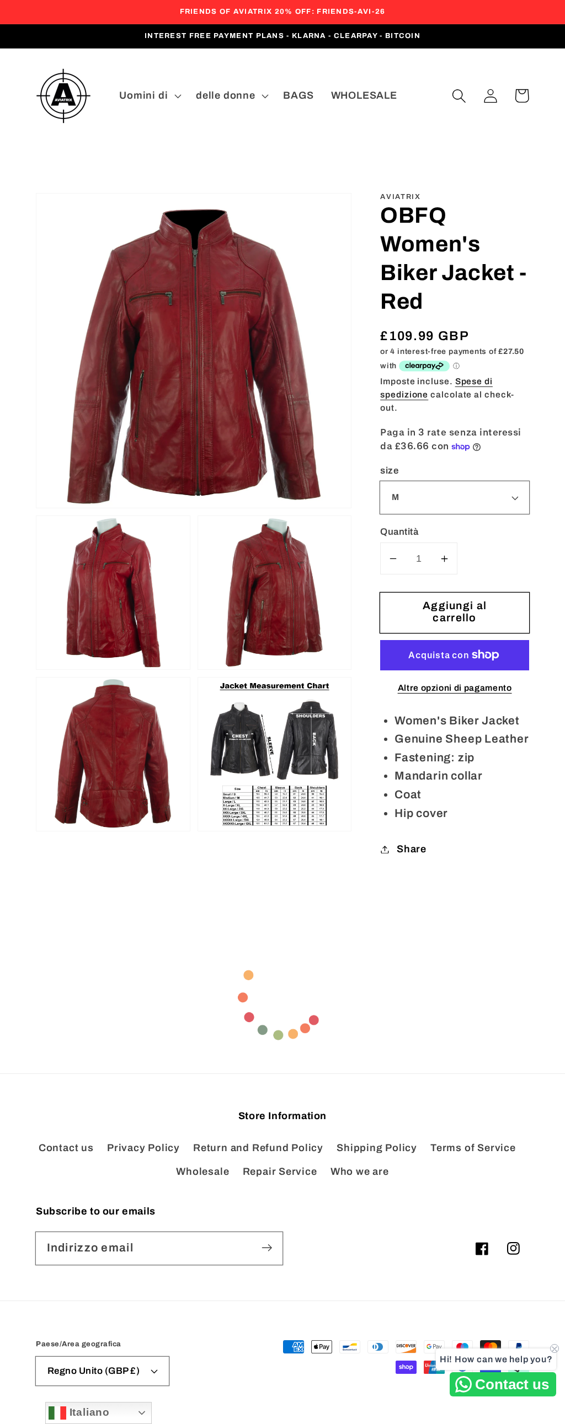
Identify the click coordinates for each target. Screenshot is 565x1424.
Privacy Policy (143, 1147)
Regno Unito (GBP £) (93, 1371)
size (389, 470)
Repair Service (280, 1171)
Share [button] (412, 849)
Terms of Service (472, 1147)
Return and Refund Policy (258, 1147)
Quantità (399, 531)
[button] (459, 95)
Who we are (360, 1171)
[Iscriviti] (266, 1248)
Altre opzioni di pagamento (455, 687)
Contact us (66, 1147)
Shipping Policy (377, 1147)
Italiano (88, 1412)
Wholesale (202, 1171)
